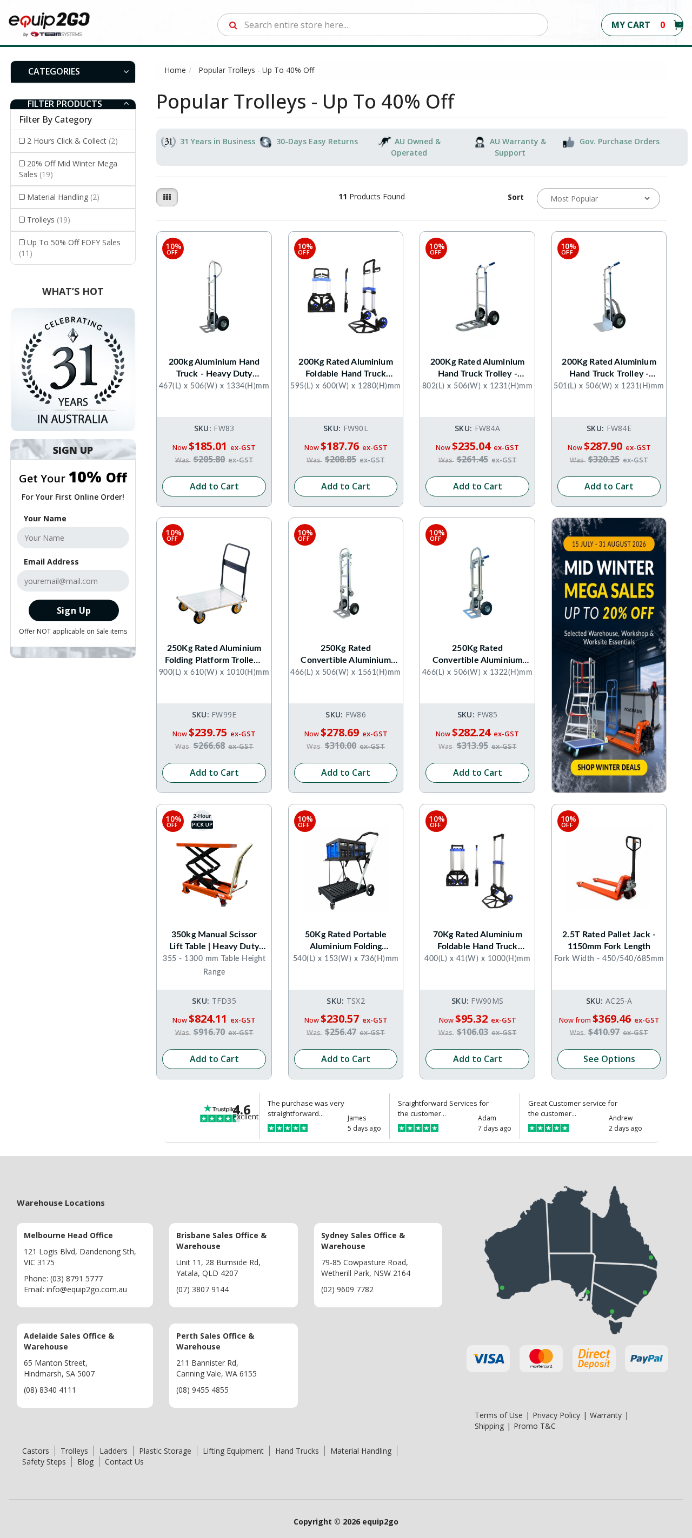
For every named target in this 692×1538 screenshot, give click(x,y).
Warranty (606, 1415)
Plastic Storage (165, 1451)
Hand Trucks (297, 1451)
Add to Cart (214, 486)
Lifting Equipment (233, 1451)
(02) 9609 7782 (347, 1289)
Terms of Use (499, 1415)
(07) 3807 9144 (202, 1289)
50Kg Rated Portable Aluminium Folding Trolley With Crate (346, 941)
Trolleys (48, 219)
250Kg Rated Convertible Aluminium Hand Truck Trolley (345, 655)
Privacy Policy (556, 1415)
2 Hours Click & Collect (72, 141)
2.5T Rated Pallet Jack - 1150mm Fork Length (609, 940)
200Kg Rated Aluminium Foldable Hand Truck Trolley (345, 369)
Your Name (45, 518)
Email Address (51, 561)
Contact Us (124, 1461)
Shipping (489, 1426)
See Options (609, 1059)
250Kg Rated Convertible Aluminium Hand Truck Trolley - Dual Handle (477, 655)
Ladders (113, 1451)
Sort (516, 197)
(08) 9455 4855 (202, 1390)
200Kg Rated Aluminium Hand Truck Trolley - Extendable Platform (477, 369)
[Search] (233, 25)
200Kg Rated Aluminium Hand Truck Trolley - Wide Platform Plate (609, 369)
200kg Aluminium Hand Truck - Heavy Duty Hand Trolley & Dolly (214, 369)
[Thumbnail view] (167, 197)
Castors (35, 1451)
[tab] (73, 72)
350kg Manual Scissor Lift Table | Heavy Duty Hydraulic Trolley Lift (214, 941)
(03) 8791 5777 (76, 1278)
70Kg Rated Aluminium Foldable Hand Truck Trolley (477, 941)
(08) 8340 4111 (50, 1390)
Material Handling (63, 197)
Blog (85, 1461)
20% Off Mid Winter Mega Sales (68, 168)
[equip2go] (49, 24)
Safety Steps (44, 1461)
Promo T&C (535, 1426)
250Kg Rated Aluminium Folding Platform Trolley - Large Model (214, 655)
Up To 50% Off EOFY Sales (70, 247)
